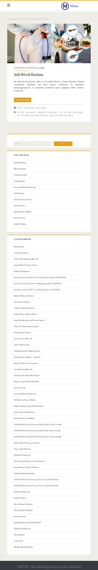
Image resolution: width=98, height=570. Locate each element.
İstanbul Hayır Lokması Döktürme (26, 467)
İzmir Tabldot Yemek (21, 345)
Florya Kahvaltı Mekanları (23, 510)
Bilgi (19, 108)
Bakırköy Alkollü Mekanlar (23, 547)
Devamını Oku (23, 100)
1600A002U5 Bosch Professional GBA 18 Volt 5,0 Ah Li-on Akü (37, 425)
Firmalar (29, 108)
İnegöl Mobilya (19, 181)
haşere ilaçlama (47, 113)
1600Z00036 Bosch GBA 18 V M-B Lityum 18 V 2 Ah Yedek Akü (38, 437)
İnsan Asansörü (20, 516)
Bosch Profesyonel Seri (23, 200)
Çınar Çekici (18, 541)
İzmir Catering (19, 218)
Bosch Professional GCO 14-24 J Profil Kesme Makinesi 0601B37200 (40, 278)
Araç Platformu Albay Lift (23, 369)
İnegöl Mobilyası (20, 163)
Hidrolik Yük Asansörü (22, 455)
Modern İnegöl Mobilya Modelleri (26, 382)
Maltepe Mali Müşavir (22, 271)
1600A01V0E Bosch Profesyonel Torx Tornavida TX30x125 (36, 486)
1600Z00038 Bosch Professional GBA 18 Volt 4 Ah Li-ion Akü (37, 431)
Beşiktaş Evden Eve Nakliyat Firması (27, 351)
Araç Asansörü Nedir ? (22, 302)
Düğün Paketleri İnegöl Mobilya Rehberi (29, 406)
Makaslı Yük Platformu (22, 529)
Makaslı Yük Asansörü (22, 492)
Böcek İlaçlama (26, 113)
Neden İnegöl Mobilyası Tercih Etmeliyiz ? (30, 461)
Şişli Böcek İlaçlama (49, 43)
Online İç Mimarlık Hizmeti (24, 308)
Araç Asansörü (19, 206)
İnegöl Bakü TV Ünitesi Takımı (25, 265)
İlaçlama (41, 108)
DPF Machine (19, 193)
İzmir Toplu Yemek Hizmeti (24, 412)
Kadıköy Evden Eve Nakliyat (24, 418)
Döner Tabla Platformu (22, 449)
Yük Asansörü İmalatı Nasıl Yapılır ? (27, 376)
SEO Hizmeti (19, 247)
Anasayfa (13, 19)
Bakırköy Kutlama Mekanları (24, 474)
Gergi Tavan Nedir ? (21, 253)
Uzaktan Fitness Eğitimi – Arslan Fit (27, 357)
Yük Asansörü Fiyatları (22, 333)
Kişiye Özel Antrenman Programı (26, 326)
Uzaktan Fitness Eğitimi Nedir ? (25, 314)
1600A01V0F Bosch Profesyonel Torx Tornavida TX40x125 (36, 480)
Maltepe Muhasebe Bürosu (24, 296)
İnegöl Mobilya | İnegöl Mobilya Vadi (27, 523)
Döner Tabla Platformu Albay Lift (26, 259)
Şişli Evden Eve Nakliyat (22, 212)
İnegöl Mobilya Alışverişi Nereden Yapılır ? (29, 320)
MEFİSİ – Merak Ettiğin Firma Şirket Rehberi (49, 567)
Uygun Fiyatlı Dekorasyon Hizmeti (26, 443)
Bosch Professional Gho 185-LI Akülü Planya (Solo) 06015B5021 (38, 284)
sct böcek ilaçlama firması (32, 116)
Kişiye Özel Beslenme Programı (26, 363)
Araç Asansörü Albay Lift (23, 339)
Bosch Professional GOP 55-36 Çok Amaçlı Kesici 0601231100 (37, 290)
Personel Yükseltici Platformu (25, 187)
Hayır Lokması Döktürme (23, 504)
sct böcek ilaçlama (71, 113)
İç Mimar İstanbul (20, 175)
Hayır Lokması (19, 535)
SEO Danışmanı (20, 169)
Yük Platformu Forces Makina (25, 400)
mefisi (41, 68)
